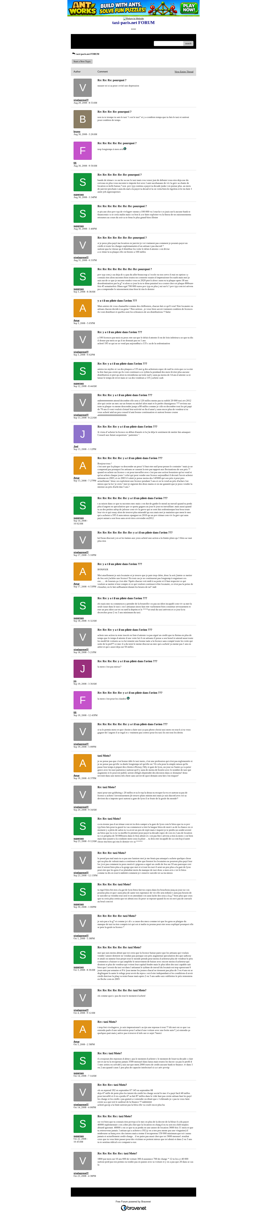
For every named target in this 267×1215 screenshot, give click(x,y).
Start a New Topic (82, 61)
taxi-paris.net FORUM (87, 54)
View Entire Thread (184, 71)
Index (97, 38)
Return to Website (82, 38)
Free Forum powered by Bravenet (133, 1201)
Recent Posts (80, 42)
